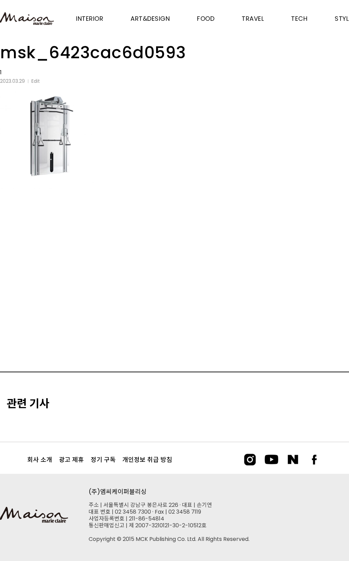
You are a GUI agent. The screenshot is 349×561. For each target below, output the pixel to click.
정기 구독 (103, 459)
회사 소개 (39, 459)
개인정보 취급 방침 (147, 459)
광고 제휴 (71, 459)
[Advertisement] (174, 253)
